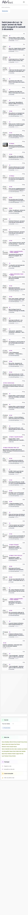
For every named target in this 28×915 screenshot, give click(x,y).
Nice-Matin (6, 387)
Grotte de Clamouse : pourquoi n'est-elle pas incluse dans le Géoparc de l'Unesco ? (17, 222)
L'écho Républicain (13, 560)
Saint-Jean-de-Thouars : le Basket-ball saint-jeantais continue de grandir (16, 570)
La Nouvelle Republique (14, 116)
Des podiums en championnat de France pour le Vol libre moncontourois (16, 114)
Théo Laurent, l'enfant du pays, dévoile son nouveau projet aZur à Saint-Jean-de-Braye (17, 125)
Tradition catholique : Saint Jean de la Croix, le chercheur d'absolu (12, 645)
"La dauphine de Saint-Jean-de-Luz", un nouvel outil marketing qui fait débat (17, 266)
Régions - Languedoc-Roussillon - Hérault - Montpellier (16, 252)
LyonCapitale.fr (7, 452)
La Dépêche (12, 280)
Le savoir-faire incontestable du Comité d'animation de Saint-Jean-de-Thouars (17, 537)
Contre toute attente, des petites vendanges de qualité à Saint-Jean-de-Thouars (17, 136)
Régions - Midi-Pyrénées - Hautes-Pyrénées (16, 275)
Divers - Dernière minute (9, 382)
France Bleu (12, 40)
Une (11, 111)
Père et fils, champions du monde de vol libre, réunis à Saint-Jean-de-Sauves (16, 365)
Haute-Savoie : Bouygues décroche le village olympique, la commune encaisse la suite (14, 451)
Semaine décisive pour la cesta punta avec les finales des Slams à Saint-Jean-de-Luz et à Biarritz (17, 168)
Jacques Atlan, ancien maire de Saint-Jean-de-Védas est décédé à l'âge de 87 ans (17, 408)
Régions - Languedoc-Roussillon (16, 436)
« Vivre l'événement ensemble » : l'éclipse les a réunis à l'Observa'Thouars (16, 354)
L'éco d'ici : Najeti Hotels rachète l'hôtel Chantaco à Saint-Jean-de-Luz (17, 50)
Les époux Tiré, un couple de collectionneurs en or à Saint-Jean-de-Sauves (16, 158)
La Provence (12, 180)
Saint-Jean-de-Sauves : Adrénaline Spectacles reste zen (17, 288)
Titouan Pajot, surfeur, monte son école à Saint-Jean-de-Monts (17, 38)
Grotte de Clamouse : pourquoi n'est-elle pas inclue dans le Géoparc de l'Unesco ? (17, 233)
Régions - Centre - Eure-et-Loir (16, 555)
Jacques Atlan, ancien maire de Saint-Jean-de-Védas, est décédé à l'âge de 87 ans (17, 397)
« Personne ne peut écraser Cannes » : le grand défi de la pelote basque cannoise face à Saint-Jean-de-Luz (13, 386)
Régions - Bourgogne (14, 544)
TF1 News (11, 582)
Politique (12, 143)
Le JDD (5, 647)
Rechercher (5, 11)
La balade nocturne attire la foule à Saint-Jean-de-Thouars (16, 461)
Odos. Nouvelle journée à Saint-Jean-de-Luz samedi (17, 277)
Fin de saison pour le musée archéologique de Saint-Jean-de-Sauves (17, 201)
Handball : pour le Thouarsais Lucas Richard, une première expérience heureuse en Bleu (16, 494)
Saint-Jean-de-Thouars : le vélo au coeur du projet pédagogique (17, 482)
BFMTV (11, 148)
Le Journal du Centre (14, 549)
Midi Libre (12, 257)
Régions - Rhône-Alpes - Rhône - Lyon (11, 447)
